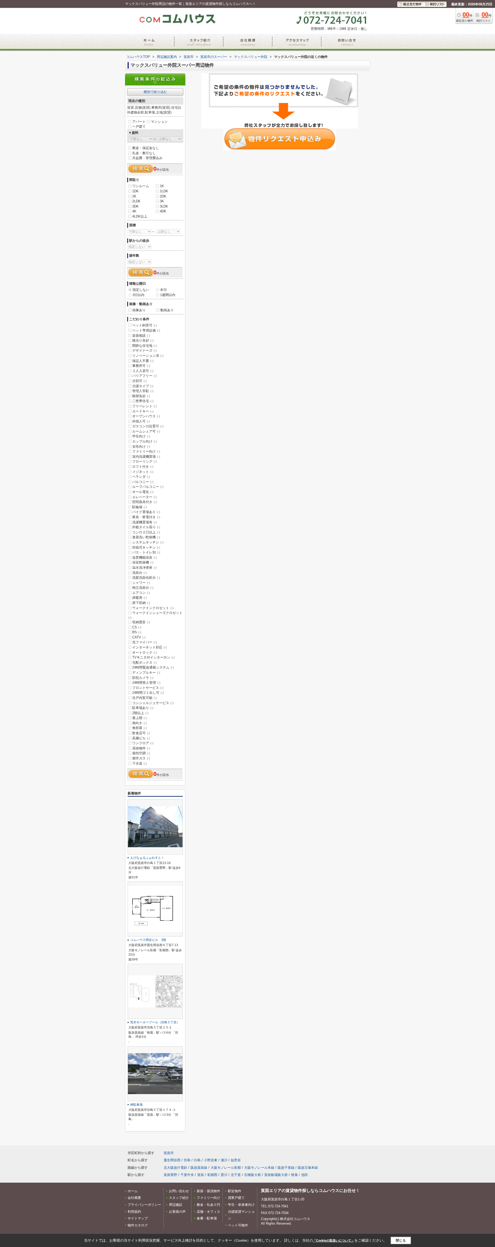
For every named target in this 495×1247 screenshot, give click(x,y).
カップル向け (144, 441)
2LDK (136, 201)
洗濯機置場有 (144, 522)
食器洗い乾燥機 (146, 537)
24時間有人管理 (146, 683)
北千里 (236, 1175)
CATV (138, 637)
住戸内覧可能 (144, 698)
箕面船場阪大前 (276, 1175)
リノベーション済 (147, 356)
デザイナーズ (144, 350)
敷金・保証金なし (145, 148)
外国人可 (141, 421)
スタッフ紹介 (179, 1198)
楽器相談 (141, 335)
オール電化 (142, 492)
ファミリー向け (146, 451)
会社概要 (134, 1198)
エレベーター (144, 497)
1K (162, 186)
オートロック (144, 652)
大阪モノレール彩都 (226, 1168)
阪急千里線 (286, 1168)
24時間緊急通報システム (153, 667)
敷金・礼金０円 (208, 1205)
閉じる (401, 1240)
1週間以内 (167, 295)
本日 (163, 290)
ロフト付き (142, 467)
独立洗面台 (142, 588)
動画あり (167, 310)
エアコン (141, 593)
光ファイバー (144, 642)
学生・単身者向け (241, 1205)
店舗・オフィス (208, 1212)
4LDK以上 (139, 216)
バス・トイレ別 (146, 552)
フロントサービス (147, 688)
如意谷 (236, 1160)
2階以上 (140, 713)
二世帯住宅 (142, 401)
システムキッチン (147, 542)
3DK (135, 206)
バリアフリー (144, 376)
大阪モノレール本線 (259, 1168)
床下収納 (141, 603)
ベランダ (141, 477)
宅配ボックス (144, 662)
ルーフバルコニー (147, 487)
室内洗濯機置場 (146, 456)
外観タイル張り (146, 527)
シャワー (141, 583)
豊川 (224, 1175)
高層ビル (141, 738)
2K (134, 196)
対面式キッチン (146, 547)
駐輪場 (139, 507)
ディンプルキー (146, 672)
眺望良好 (141, 396)
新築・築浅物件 (208, 1191)
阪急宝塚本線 (308, 1168)
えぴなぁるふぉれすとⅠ (147, 858)
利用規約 (134, 1212)
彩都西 (212, 1175)
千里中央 (187, 1175)
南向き (139, 723)
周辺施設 (175, 1205)
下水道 (139, 763)
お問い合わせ (179, 1191)
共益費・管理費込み (147, 158)
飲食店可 (141, 733)
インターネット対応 (149, 647)
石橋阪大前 (252, 1175)
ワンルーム (140, 186)
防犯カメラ (142, 678)
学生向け (141, 436)
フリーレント (144, 406)
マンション (159, 122)
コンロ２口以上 (146, 532)
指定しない (141, 290)
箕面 (200, 1175)
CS (136, 627)
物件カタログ (138, 1225)
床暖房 (139, 598)
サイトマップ (138, 1218)
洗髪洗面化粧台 (146, 577)
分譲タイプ (142, 386)
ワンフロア (142, 743)
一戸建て (139, 126)
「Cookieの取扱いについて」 (333, 1240)
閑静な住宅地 (144, 346)
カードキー (142, 411)
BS (136, 632)
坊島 (187, 1160)
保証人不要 (142, 361)
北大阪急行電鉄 (175, 1168)
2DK (163, 196)
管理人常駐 (142, 391)
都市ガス (141, 758)
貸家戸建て (236, 1198)
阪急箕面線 (199, 1168)
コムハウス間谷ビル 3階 (148, 940)
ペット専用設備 (146, 330)
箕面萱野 (170, 1175)
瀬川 (224, 1160)
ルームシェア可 (146, 431)
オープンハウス (146, 416)
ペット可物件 (238, 1225)
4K (134, 211)
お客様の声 (177, 1212)
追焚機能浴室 (144, 557)
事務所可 (141, 366)
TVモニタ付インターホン (153, 657)
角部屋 (139, 728)
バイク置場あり (146, 512)
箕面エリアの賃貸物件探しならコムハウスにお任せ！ (310, 1190)
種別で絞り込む (155, 92)
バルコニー (142, 482)
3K (162, 201)
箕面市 (169, 1153)
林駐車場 (136, 1104)
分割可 (139, 381)
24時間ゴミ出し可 (148, 693)
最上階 (139, 718)
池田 (304, 1175)
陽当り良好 (142, 340)
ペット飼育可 (144, 325)
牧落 (294, 1175)
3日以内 (138, 295)
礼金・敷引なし (144, 153)
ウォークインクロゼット (153, 608)
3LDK (164, 206)
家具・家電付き (146, 517)
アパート (139, 122)
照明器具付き (144, 502)
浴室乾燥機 (142, 562)
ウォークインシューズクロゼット (155, 615)
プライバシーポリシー (144, 1205)
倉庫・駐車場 (207, 1218)
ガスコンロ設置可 (147, 426)
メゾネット (142, 472)
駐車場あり (142, 708)
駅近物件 (234, 1191)
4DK (163, 211)
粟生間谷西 (172, 1160)
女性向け (141, 446)
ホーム (133, 1191)
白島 (197, 1160)
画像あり (139, 310)
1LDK (164, 191)
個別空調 (141, 753)
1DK (135, 191)
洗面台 (139, 573)
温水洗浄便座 (144, 567)
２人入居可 (142, 371)
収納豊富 (141, 622)
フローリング (144, 461)
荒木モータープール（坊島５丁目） (155, 1022)
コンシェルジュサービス (153, 703)
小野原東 (210, 1160)
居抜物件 (141, 748)
